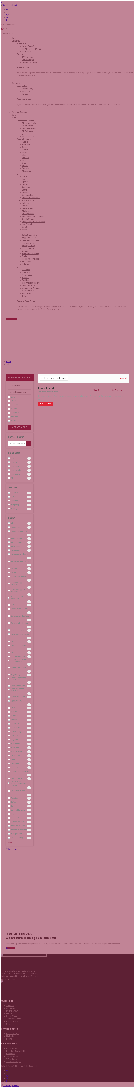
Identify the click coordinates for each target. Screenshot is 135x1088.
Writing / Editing (17, 838)
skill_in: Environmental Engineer (55, 378)
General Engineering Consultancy (18, 678)
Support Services (17, 822)
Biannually (15, 413)
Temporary (15, 504)
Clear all (123, 378)
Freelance (14, 493)
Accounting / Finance (19, 531)
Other (13, 759)
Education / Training (18, 656)
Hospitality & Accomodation (16, 700)
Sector (11, 518)
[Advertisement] (20, 890)
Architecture (15, 546)
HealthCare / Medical (19, 697)
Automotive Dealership (19, 554)
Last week (15, 466)
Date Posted (14, 453)
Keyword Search (16, 437)
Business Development (20, 576)
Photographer (16, 767)
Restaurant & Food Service (18, 791)
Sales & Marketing (18, 810)
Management (16, 743)
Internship (15, 720)
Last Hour (14, 458)
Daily (13, 397)
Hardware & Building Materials (18, 689)
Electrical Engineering (19, 667)
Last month (15, 474)
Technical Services (18, 826)
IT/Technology (16, 731)
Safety (13, 802)
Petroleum (15, 763)
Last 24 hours (16, 462)
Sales (13, 806)
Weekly (14, 401)
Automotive (15, 550)
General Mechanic (18, 686)
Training (14, 508)
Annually (14, 417)
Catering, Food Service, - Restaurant (20, 597)
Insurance (14, 716)
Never (13, 421)
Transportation (16, 834)
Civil (12, 605)
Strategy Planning (17, 818)
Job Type (12, 487)
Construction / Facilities (20, 616)
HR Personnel (16, 708)
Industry (14, 712)
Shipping (14, 814)
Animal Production (18, 542)
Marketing (15, 747)
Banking (14, 572)
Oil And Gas (15, 755)
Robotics (14, 798)
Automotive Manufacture (20, 561)
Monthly (14, 409)
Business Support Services (18, 583)
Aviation (14, 568)
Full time (14, 497)
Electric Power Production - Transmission (20, 660)
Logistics (14, 739)
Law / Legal (15, 735)
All (12, 478)
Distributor (15, 652)
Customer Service (17, 630)
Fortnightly (15, 405)
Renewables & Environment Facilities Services (19, 783)
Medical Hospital (17, 751)
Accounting (15, 527)
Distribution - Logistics (19, 645)
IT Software (15, 728)
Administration (16, 538)
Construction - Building (19, 609)
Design (13, 641)
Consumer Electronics (19, 623)
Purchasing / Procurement (21, 771)
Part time (14, 500)
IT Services (15, 724)
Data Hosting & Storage (20, 634)
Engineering (15, 674)
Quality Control (16, 778)
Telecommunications (19, 830)
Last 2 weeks (16, 470)
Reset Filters (45, 404)
